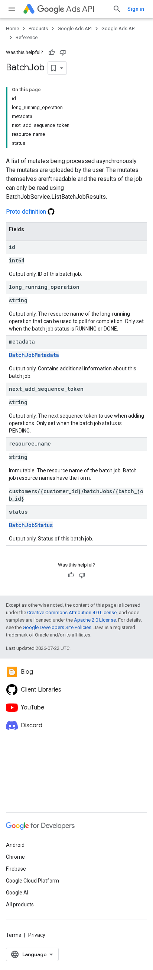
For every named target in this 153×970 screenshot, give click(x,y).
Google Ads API (75, 28)
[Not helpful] (62, 52)
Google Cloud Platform (32, 881)
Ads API (80, 9)
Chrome (15, 857)
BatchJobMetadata (34, 354)
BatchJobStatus (31, 525)
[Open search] (117, 8)
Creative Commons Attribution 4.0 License (72, 612)
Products (38, 28)
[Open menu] (11, 9)
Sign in (135, 9)
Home (12, 28)
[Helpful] (51, 52)
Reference (27, 37)
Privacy (36, 935)
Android (15, 845)
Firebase (16, 869)
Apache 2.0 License (95, 620)
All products (20, 904)
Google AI (17, 893)
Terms (13, 935)
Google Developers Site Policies (57, 627)
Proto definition (27, 211)
